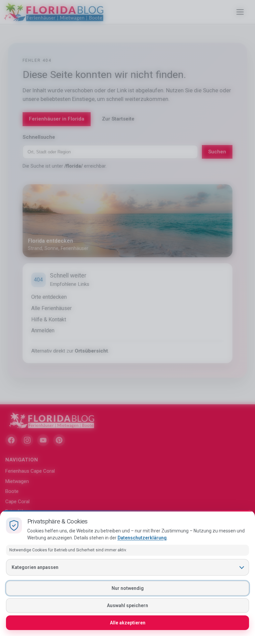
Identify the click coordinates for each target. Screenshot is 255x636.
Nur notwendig (128, 588)
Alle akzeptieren (127, 622)
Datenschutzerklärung (142, 537)
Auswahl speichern (127, 605)
